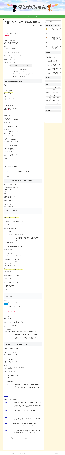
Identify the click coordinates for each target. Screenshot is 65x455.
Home (27, 453)
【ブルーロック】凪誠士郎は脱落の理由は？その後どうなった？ (53, 69)
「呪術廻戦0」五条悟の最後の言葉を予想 (22, 74)
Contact (13, 453)
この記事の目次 (22, 69)
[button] (60, 21)
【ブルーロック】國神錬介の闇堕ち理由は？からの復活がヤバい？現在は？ (53, 73)
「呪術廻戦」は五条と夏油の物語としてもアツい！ (22, 76)
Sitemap (10, 453)
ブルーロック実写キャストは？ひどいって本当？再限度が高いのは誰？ (53, 61)
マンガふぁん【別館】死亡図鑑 (20, 453)
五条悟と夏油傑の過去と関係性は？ (20, 71)
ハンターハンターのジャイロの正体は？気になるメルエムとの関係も (53, 65)
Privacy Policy (6, 453)
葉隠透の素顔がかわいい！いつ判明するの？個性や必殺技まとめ (53, 57)
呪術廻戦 (6, 396)
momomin (53, 117)
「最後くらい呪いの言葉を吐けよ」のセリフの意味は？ (23, 73)
